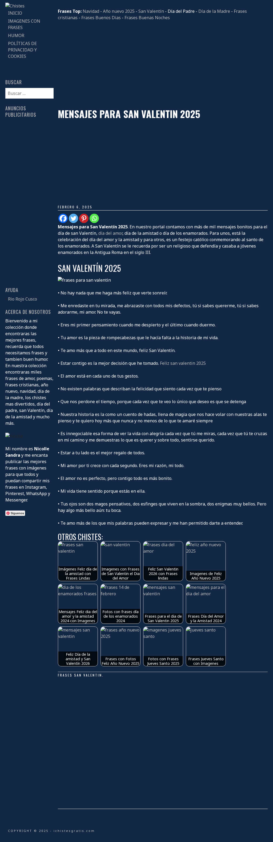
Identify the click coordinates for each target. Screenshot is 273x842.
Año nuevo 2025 (119, 11)
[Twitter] (73, 218)
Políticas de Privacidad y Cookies (22, 50)
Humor (16, 35)
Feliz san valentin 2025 (183, 363)
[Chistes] (15, 6)
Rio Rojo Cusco (22, 299)
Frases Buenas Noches (147, 18)
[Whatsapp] (94, 218)
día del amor (110, 233)
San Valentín (151, 11)
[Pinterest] (84, 218)
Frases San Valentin (80, 675)
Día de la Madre (214, 11)
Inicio (15, 13)
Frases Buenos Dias (101, 18)
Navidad (91, 11)
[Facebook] (63, 218)
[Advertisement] (162, 64)
